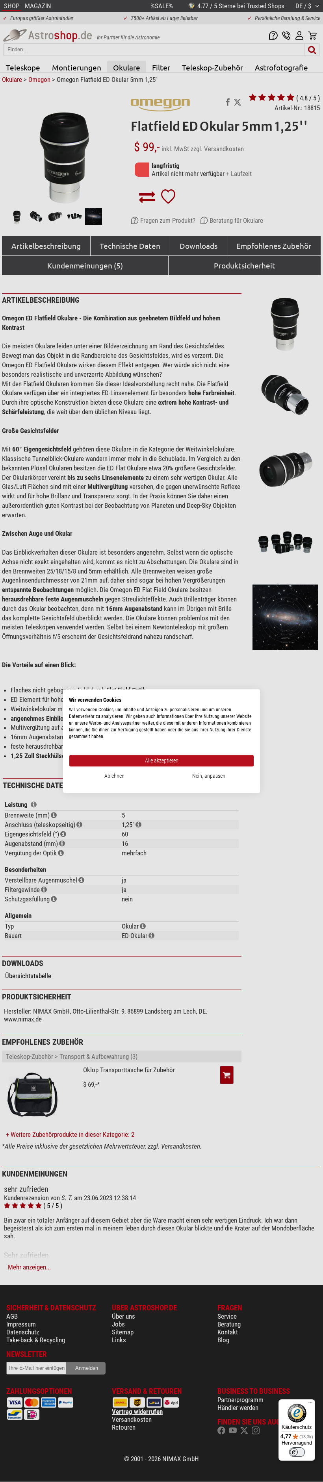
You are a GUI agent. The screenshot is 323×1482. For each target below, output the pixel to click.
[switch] (297, 1452)
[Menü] (310, 1404)
